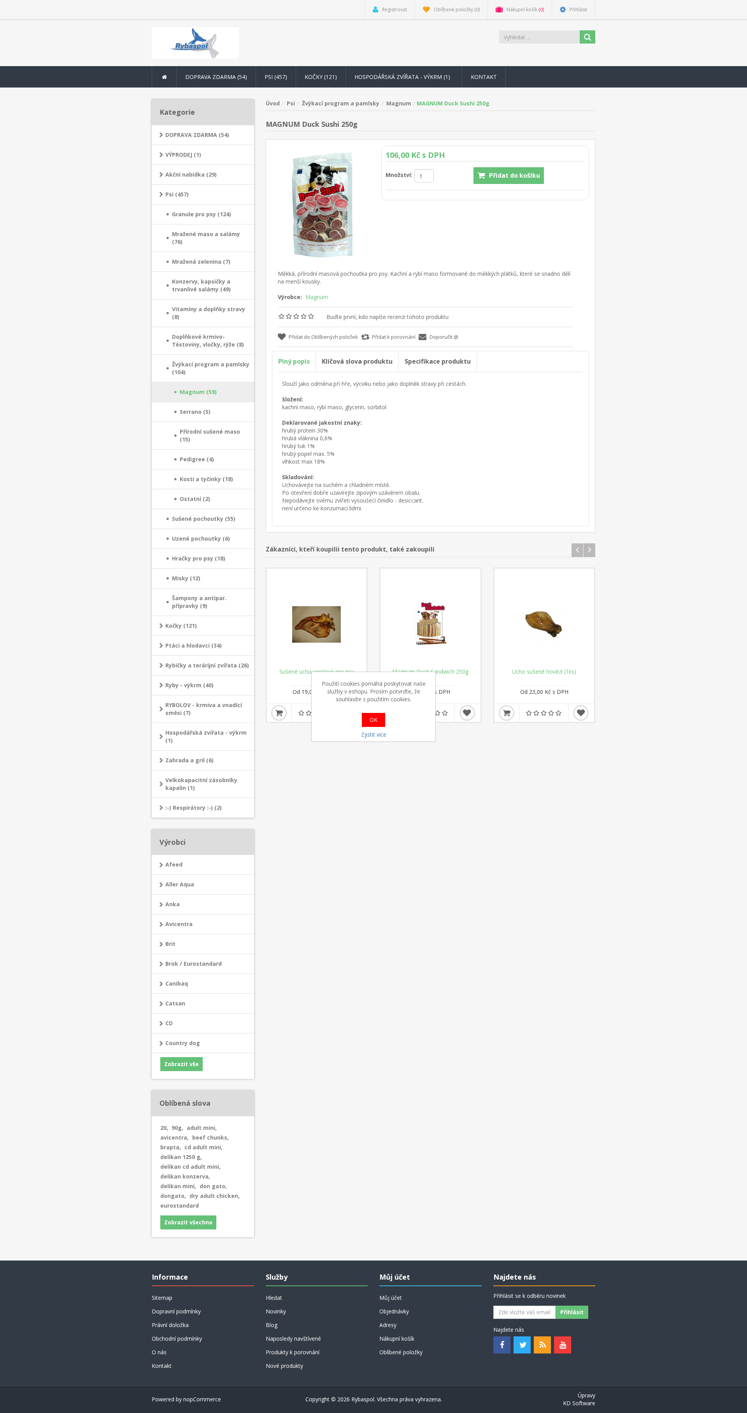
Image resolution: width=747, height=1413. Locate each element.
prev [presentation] (577, 550)
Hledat (274, 1297)
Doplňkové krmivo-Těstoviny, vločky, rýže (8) (208, 340)
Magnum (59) (198, 392)
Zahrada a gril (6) (189, 760)
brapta (170, 1147)
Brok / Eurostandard (193, 963)
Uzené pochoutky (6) (201, 538)
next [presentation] (589, 550)
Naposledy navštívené (293, 1338)
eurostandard (179, 1205)
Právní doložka (170, 1325)
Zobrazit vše (181, 1064)
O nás (159, 1352)
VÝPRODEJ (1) (183, 154)
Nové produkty (284, 1365)
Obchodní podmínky (177, 1338)
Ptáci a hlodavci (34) (193, 645)
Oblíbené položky (401, 1352)
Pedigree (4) (197, 459)
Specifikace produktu (438, 361)
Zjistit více (373, 734)
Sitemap (162, 1297)
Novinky (276, 1311)
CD (169, 1023)
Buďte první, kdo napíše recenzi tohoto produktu (387, 316)
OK (373, 719)
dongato (173, 1195)
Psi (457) (177, 194)
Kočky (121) (181, 625)
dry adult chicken (214, 1195)
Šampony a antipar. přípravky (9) (199, 601)
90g (177, 1127)
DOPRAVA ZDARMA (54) (197, 134)
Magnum (316, 297)
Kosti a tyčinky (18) (206, 479)
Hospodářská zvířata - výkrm (403, 77)
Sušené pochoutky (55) (203, 518)
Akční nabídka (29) (191, 174)
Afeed (173, 864)
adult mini (202, 1127)
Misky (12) (186, 578)
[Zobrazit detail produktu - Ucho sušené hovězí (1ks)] (544, 619)
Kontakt (484, 77)
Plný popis (294, 361)
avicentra (174, 1137)
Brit (170, 943)
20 (164, 1127)
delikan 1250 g (181, 1157)
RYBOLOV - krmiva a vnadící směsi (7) (203, 708)
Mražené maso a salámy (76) (206, 237)
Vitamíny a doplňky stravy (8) (208, 312)
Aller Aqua (179, 884)
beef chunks (210, 1137)
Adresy (387, 1325)
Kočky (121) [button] (321, 77)
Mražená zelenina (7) (201, 261)
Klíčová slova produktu (357, 361)
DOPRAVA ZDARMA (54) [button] (216, 77)
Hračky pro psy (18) (198, 558)
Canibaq (176, 983)
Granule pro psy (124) (201, 214)
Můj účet (390, 1297)
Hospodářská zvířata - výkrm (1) (206, 736)
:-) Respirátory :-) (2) (193, 807)
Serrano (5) (195, 411)
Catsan (175, 1003)
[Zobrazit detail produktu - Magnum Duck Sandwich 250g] (430, 619)
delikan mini (178, 1186)
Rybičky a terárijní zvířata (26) (207, 665)
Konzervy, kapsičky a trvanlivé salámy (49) (201, 285)
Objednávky (394, 1311)
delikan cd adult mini (190, 1166)
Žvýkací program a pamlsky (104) (210, 368)
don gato (213, 1186)
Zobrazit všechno (188, 1222)
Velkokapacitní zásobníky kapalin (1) (201, 783)
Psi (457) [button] (276, 77)
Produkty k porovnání (292, 1352)
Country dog (182, 1043)
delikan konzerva (185, 1176)
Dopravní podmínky (176, 1311)
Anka (172, 904)
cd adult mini (203, 1147)
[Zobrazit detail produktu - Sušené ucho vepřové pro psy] (317, 619)
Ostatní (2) (195, 499)
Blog (271, 1325)
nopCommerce (202, 1399)
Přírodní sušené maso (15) (210, 435)
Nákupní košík (396, 1338)
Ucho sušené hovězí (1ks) (544, 671)
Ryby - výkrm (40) (189, 685)
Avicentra (179, 924)
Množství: (399, 175)
